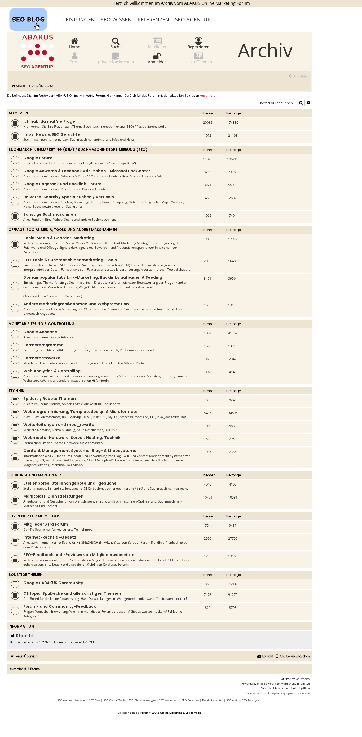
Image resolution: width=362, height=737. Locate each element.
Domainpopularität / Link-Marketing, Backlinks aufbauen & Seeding (92, 277)
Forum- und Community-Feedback (59, 606)
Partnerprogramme (43, 345)
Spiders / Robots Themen (49, 398)
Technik (16, 390)
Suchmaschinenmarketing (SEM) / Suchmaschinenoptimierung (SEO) (77, 149)
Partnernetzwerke (41, 358)
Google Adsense (40, 332)
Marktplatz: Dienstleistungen (53, 496)
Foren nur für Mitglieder (33, 516)
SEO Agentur (193, 19)
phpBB (261, 683)
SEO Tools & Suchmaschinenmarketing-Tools (70, 260)
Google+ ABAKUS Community (53, 582)
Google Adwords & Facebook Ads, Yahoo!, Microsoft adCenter (86, 171)
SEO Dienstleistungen (142, 700)
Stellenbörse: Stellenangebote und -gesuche (70, 483)
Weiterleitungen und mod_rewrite (58, 424)
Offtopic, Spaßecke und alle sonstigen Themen (72, 593)
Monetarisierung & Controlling (41, 323)
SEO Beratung (190, 700)
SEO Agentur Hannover (71, 700)
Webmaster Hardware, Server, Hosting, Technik (72, 437)
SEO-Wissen (116, 19)
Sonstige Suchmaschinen (49, 214)
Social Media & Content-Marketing (58, 238)
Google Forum (37, 158)
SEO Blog (94, 700)
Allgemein (18, 113)
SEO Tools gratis (252, 700)
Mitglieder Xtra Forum (45, 524)
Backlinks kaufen (212, 700)
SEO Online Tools (114, 700)
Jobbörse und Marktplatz (34, 475)
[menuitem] (298, 76)
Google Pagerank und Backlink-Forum (62, 184)
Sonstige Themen (25, 574)
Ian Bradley (302, 679)
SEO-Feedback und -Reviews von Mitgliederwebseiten (78, 554)
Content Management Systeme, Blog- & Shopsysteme (79, 450)
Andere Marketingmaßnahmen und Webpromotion (76, 304)
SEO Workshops (169, 700)
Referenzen (153, 19)
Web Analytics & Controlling (52, 371)
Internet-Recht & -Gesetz (49, 537)
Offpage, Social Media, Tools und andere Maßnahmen (62, 229)
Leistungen (79, 19)
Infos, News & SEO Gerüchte (51, 134)
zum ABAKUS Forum (25, 669)
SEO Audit (232, 700)
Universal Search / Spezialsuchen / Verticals (68, 196)
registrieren (208, 96)
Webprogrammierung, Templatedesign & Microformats (80, 411)
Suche (116, 46)
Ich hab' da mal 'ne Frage (49, 121)
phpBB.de (304, 688)
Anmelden (157, 61)
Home (74, 46)
